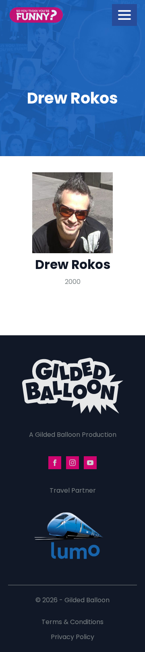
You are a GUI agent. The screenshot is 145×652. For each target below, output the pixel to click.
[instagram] (72, 462)
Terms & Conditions (72, 622)
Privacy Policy (72, 636)
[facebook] (54, 462)
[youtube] (90, 462)
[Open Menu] (124, 15)
